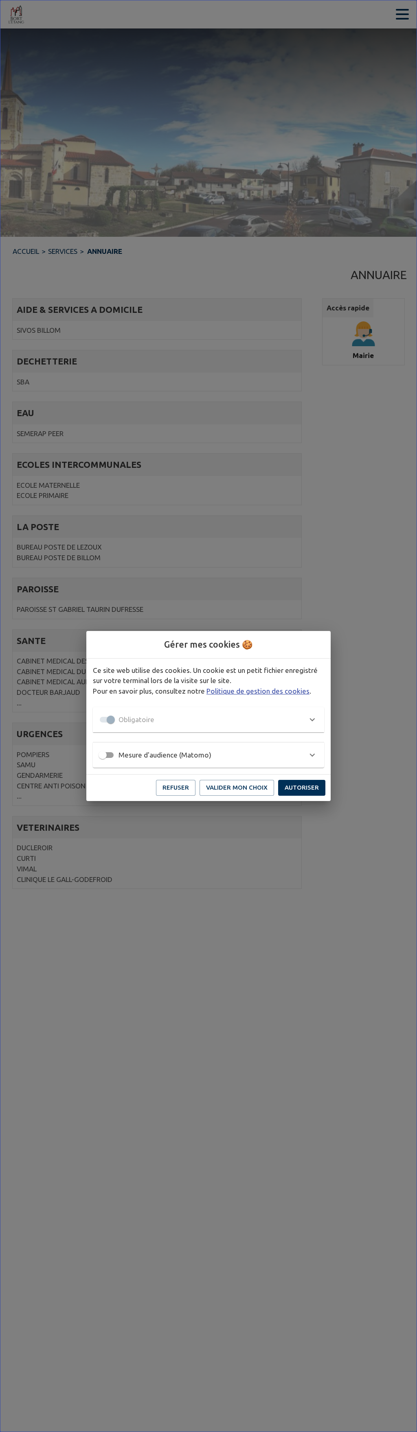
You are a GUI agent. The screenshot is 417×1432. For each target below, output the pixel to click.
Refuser (175, 787)
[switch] (102, 755)
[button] (208, 719)
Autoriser (302, 787)
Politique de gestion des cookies (257, 691)
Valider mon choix (237, 787)
